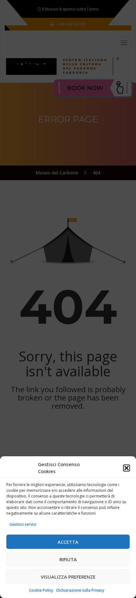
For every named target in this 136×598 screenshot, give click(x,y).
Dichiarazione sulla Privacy (80, 590)
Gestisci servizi (22, 524)
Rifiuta (68, 559)
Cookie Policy (41, 590)
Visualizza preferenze (68, 577)
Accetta (68, 542)
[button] (126, 468)
